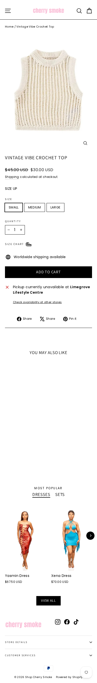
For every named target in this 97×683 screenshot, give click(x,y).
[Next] (90, 535)
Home (9, 27)
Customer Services (20, 655)
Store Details (16, 642)
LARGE (55, 207)
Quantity (13, 221)
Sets (60, 494)
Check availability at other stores (37, 302)
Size (8, 199)
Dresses (41, 494)
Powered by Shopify (69, 677)
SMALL (14, 207)
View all (48, 600)
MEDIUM (34, 207)
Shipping (12, 177)
